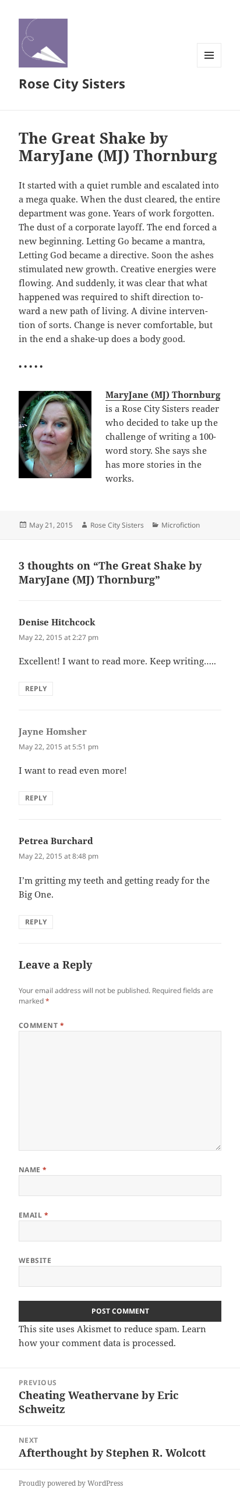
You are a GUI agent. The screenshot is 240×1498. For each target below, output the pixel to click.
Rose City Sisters (72, 83)
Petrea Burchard (56, 840)
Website (35, 1260)
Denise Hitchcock (57, 622)
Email (33, 1215)
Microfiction (180, 525)
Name (33, 1170)
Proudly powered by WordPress (71, 1483)
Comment (41, 1025)
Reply (36, 688)
